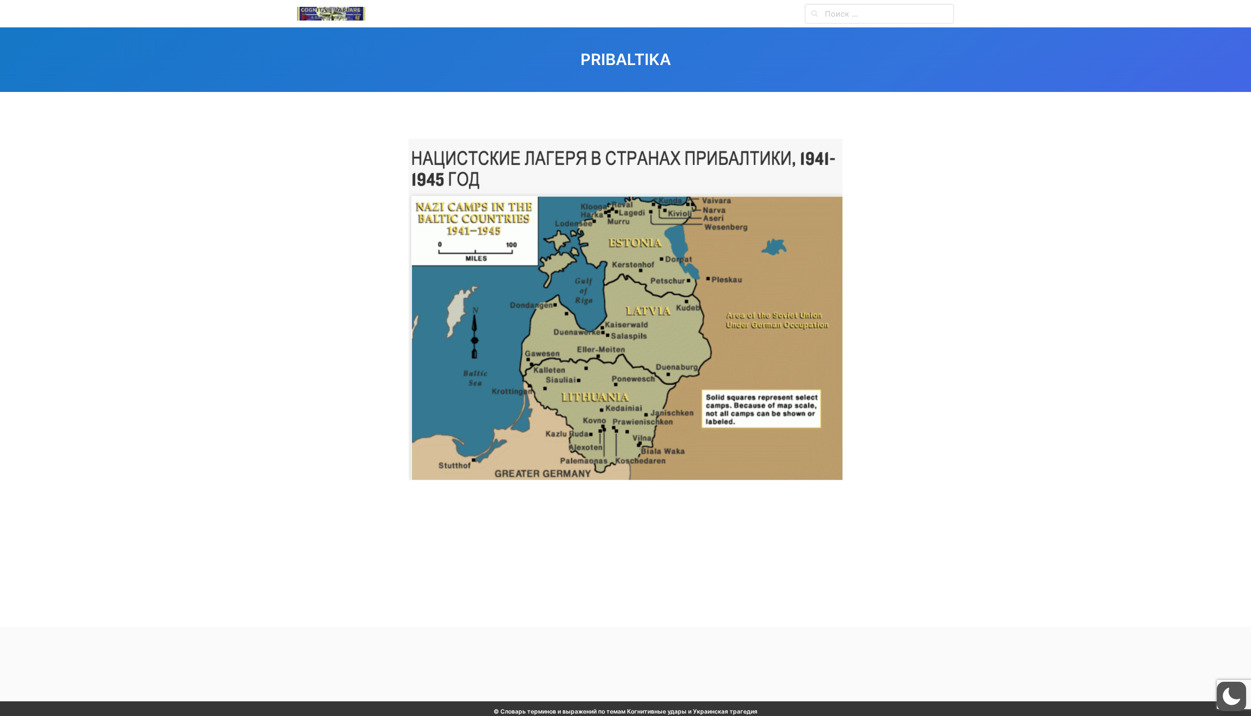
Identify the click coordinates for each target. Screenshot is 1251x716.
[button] (1231, 696)
